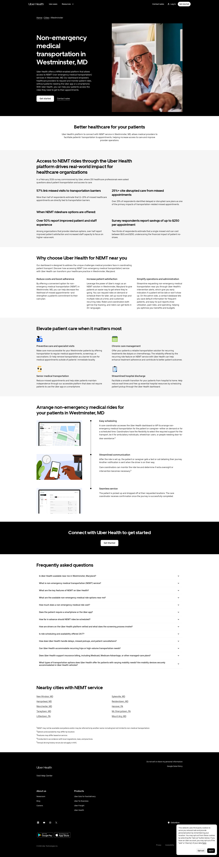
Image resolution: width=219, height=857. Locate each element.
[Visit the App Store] (62, 835)
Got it (211, 851)
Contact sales (158, 4)
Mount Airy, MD (119, 716)
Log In (173, 4)
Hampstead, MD (44, 701)
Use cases (53, 4)
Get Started (109, 543)
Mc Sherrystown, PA (121, 711)
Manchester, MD (44, 706)
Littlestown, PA (43, 716)
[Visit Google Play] (45, 835)
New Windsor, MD (44, 696)
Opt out (201, 851)
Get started (184, 4)
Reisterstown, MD (120, 701)
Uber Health (36, 4)
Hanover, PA (117, 706)
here (204, 843)
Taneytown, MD (43, 711)
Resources (66, 4)
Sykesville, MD (118, 696)
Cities (46, 18)
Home (39, 18)
